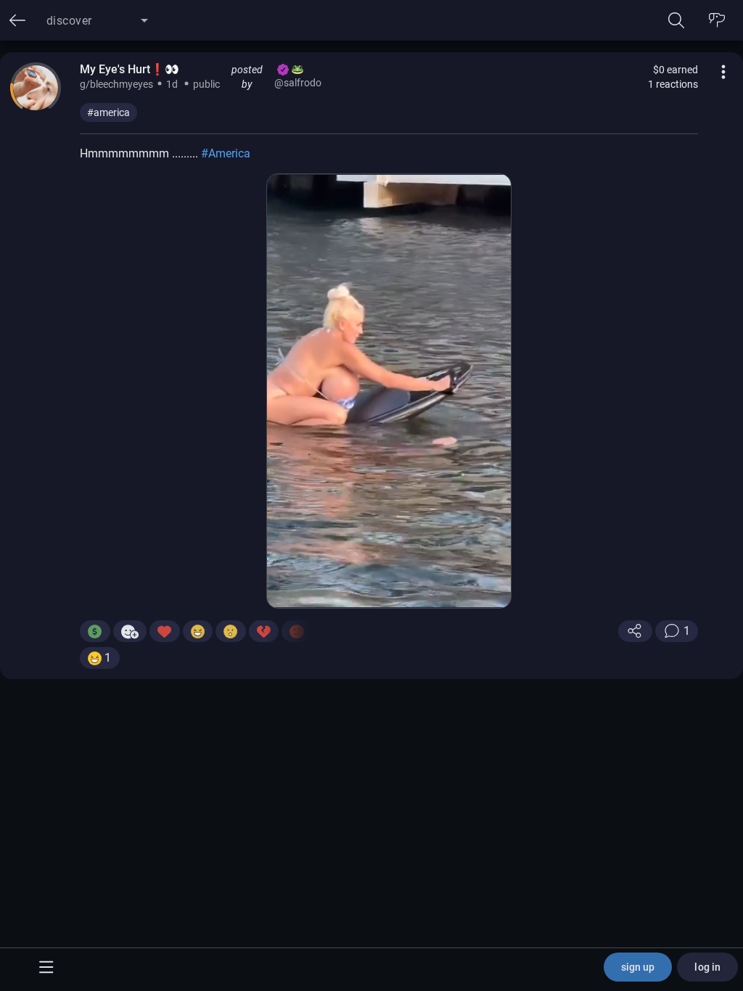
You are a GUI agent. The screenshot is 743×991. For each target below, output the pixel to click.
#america (108, 112)
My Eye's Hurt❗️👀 (129, 69)
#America (225, 153)
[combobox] (97, 26)
